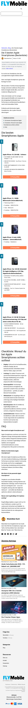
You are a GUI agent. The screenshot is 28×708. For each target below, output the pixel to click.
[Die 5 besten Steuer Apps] (14, 612)
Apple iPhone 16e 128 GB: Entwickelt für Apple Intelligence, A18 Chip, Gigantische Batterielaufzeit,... (15, 271)
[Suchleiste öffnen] (21, 9)
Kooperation (6, 663)
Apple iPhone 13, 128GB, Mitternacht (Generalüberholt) (13, 199)
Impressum (8, 684)
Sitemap (5, 666)
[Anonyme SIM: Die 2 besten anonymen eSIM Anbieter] (14, 586)
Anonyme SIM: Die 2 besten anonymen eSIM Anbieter (11, 592)
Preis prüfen (15, 177)
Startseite (4, 48)
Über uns (5, 657)
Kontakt (5, 660)
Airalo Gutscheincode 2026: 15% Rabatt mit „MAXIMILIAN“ (13, 565)
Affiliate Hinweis (21, 684)
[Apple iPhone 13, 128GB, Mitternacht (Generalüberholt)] (15, 190)
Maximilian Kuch (13, 519)
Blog (9, 48)
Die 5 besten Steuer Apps (10, 617)
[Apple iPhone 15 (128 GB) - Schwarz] (15, 146)
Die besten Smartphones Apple (12, 120)
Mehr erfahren (9, 68)
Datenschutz (14, 684)
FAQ (5, 127)
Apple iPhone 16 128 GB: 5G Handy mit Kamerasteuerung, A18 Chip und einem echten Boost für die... (14, 319)
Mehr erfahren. (23, 691)
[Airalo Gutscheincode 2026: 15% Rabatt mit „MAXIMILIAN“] (14, 559)
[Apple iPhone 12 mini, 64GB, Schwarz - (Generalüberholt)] (15, 229)
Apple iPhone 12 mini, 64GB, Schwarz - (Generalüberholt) (12, 238)
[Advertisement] (14, 31)
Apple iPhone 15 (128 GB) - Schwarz (14, 154)
